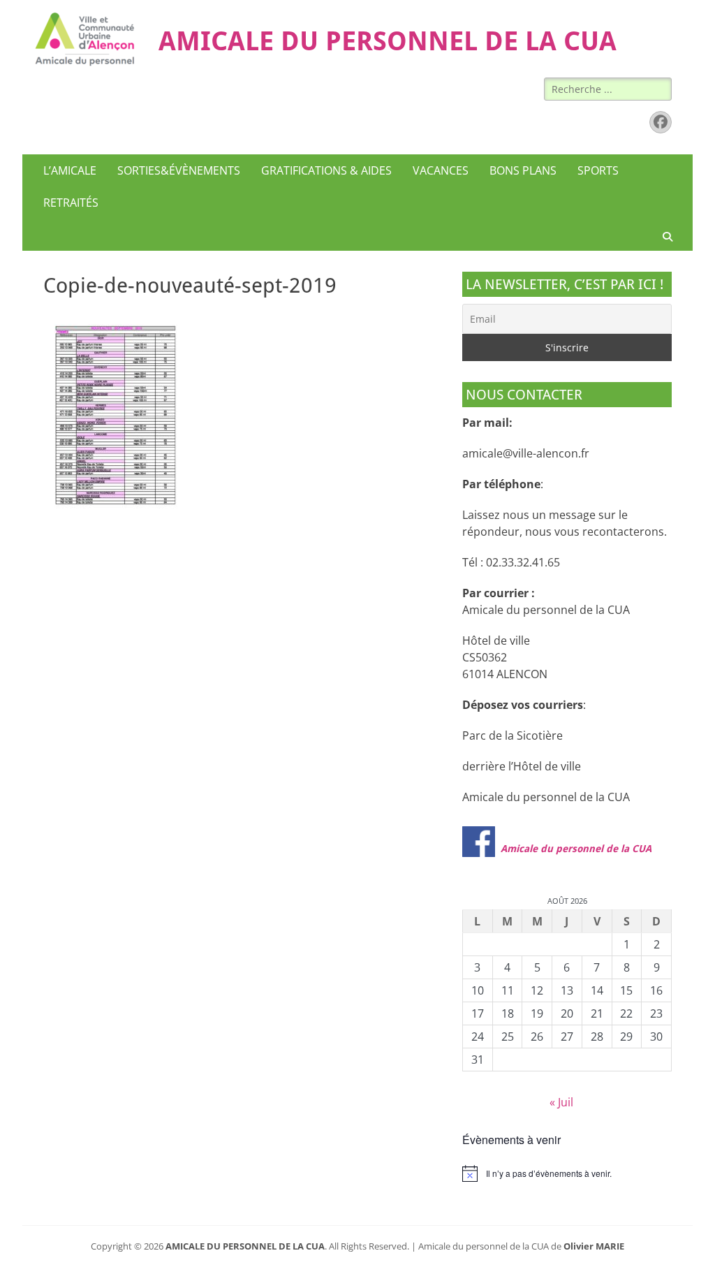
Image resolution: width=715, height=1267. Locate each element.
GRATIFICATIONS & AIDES (326, 170)
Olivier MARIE (593, 1246)
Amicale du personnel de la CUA (576, 848)
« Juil (561, 1102)
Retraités (70, 202)
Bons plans (522, 170)
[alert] (567, 1173)
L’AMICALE (69, 170)
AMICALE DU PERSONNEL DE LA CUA (388, 41)
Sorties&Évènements (178, 170)
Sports (598, 170)
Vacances (441, 170)
